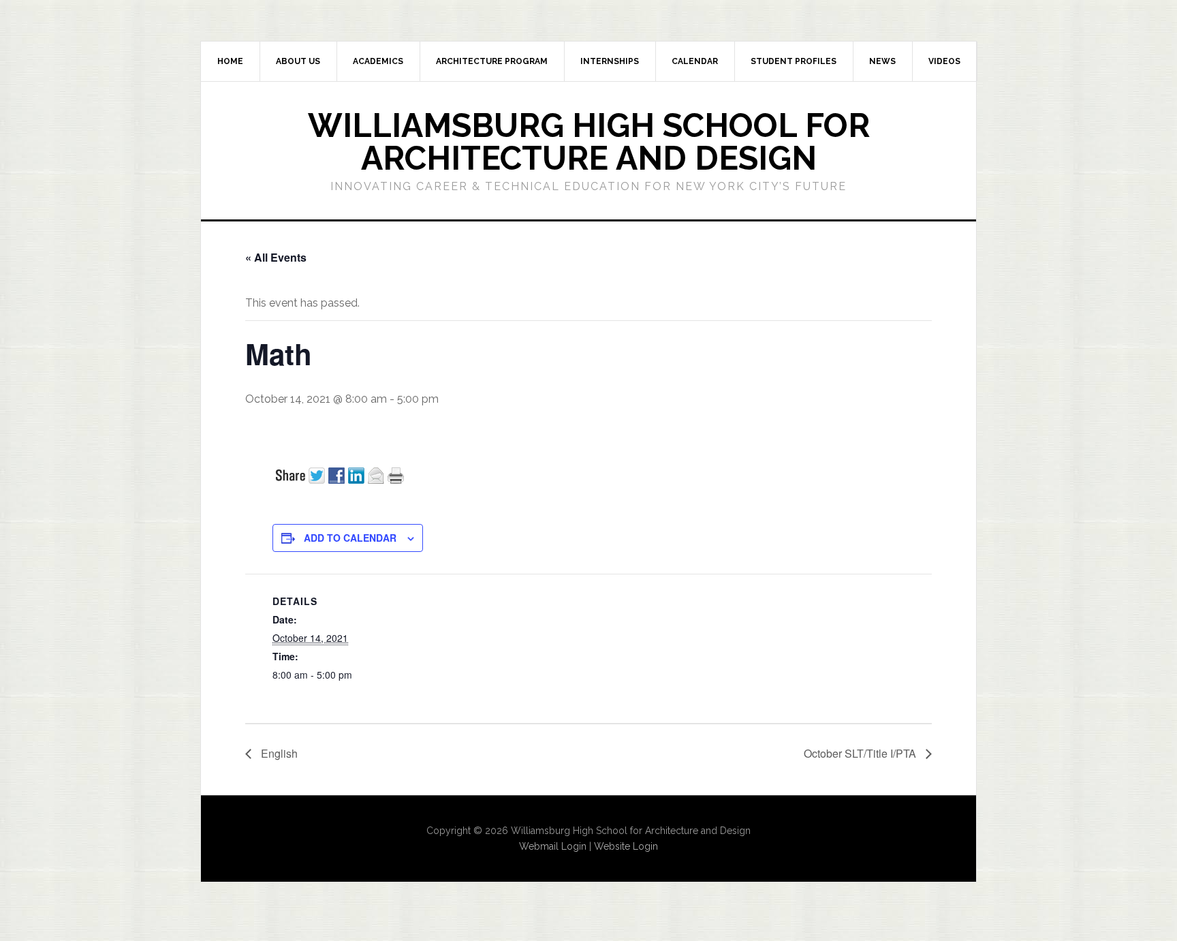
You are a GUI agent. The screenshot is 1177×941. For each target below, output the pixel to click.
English (278, 753)
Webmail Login (552, 846)
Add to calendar (350, 537)
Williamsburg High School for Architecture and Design (589, 141)
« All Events (276, 257)
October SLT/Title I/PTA (861, 753)
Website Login (626, 846)
